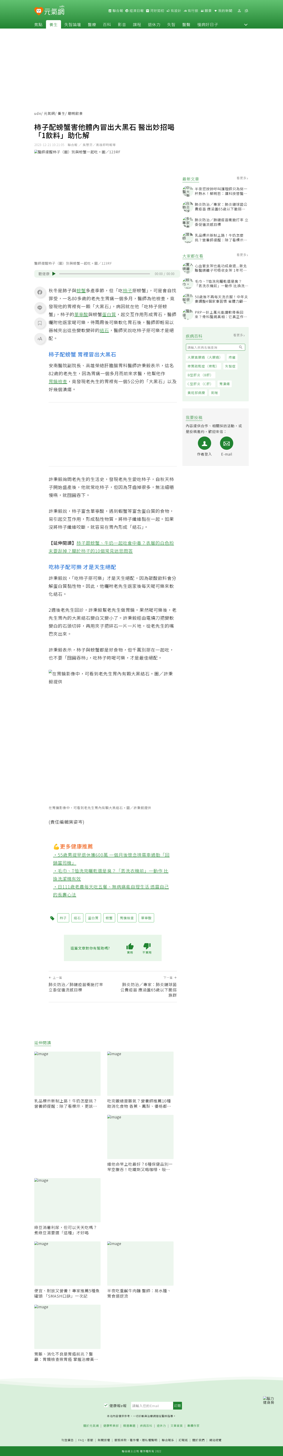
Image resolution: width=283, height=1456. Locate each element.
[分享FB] (39, 292)
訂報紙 (183, 1440)
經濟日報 (136, 11)
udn (37, 113)
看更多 (242, 178)
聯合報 (117, 11)
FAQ (81, 1440)
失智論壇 (72, 24)
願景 (208, 11)
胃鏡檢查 (58, 381)
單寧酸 (81, 314)
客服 (90, 1440)
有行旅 (192, 11)
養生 (53, 24)
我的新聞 (224, 11)
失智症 (230, 366)
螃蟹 (81, 290)
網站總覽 (215, 1440)
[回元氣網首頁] (54, 11)
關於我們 (198, 1440)
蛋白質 (109, 314)
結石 (104, 330)
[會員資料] (239, 11)
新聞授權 (104, 1440)
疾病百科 (146, 1425)
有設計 (175, 11)
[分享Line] (39, 307)
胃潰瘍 (224, 383)
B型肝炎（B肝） (200, 375)
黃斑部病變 (196, 392)
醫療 (92, 24)
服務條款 (121, 1440)
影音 (122, 24)
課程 (137, 24)
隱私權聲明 (149, 1440)
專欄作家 (193, 1425)
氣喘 (214, 392)
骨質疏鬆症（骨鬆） (203, 366)
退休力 (154, 24)
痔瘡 (232, 357)
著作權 (134, 1440)
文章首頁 (176, 1425)
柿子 (127, 290)
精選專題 (129, 1425)
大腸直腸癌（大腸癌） (205, 357)
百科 (107, 24)
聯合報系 (168, 1440)
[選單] (246, 11)
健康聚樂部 (111, 1425)
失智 (171, 24)
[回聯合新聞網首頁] (38, 11)
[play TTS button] (54, 274)
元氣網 (49, 113)
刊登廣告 (67, 1440)
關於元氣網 (91, 1425)
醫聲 (186, 24)
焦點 (38, 24)
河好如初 (156, 11)
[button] (246, 24)
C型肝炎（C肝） (200, 383)
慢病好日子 (207, 24)
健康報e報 (118, 1405)
